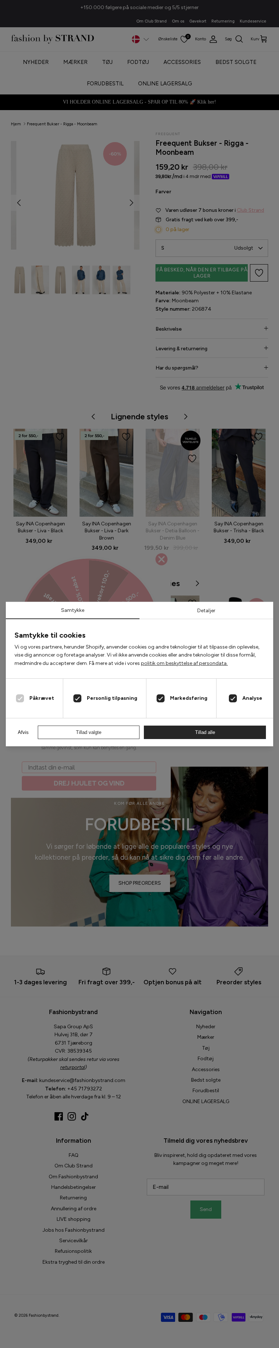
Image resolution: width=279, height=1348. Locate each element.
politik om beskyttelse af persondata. (184, 663)
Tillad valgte (88, 732)
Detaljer (206, 611)
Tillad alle (205, 732)
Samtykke (72, 610)
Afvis (23, 732)
